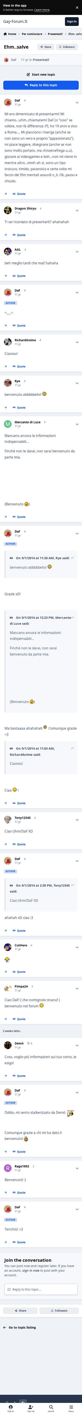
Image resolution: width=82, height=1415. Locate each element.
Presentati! (41, 60)
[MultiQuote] (6, 193)
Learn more (8, 7)
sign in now (30, 1270)
